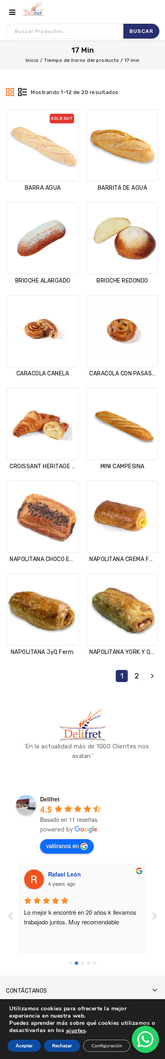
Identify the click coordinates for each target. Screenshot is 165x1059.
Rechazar (62, 1046)
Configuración (106, 1046)
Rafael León (64, 874)
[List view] (22, 92)
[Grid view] (10, 92)
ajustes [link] (76, 1030)
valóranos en (62, 846)
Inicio (32, 60)
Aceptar (24, 1046)
